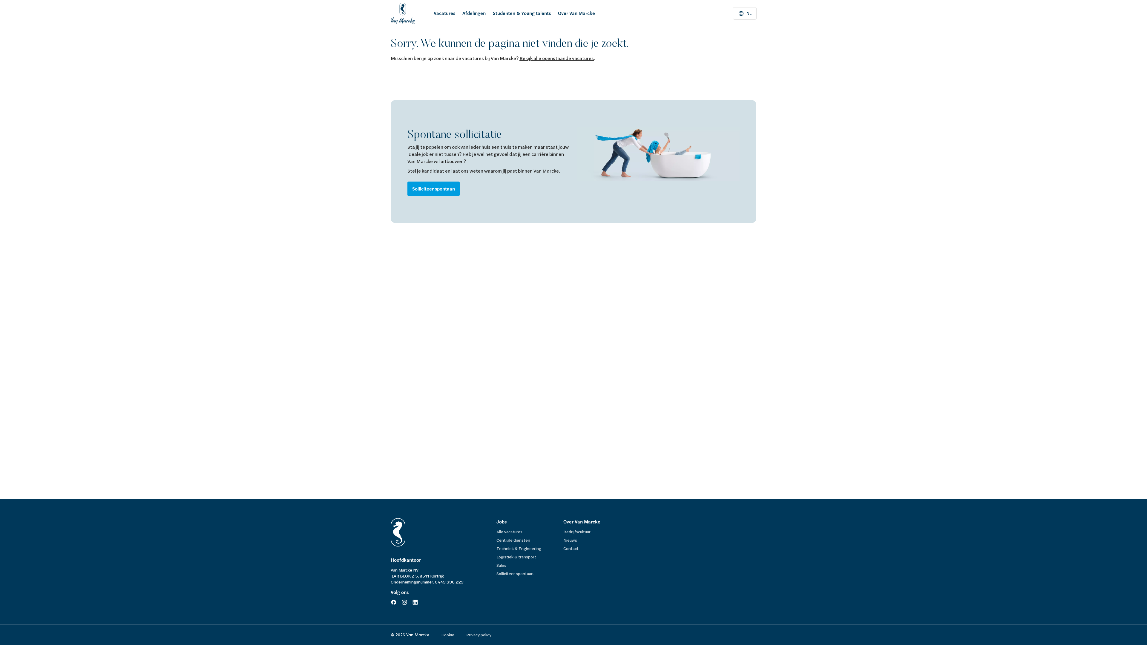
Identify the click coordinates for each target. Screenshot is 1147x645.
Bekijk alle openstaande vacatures (556, 58)
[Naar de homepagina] (403, 13)
